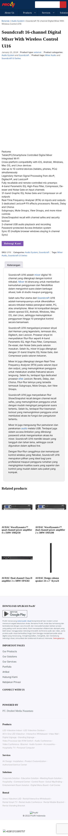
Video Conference (10, 744)
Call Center (55, 785)
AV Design (7, 761)
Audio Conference (43, 741)
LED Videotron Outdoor (34, 730)
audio (24, 428)
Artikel (5, 671)
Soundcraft (24, 55)
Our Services (9, 661)
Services (46, 13)
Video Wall (53, 734)
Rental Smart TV (9, 802)
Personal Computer (26, 747)
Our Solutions (9, 656)
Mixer (21, 281)
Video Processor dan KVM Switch (17, 741)
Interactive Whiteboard (36, 734)
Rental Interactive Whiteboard (36, 798)
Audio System (17, 21)
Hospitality (7, 781)
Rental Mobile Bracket (54, 802)
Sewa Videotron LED (11, 798)
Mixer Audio (50, 55)
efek (20, 378)
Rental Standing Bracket (13, 805)
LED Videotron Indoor (12, 730)
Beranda (5, 21)
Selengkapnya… (59, 638)
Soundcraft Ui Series (11, 58)
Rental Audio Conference (30, 802)
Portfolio (6, 666)
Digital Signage (9, 737)
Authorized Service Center (14, 764)
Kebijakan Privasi (11, 682)
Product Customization (35, 761)
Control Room (38, 781)
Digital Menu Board (39, 785)
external (37, 52)
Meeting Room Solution (51, 778)
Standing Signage (26, 737)
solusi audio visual (24, 621)
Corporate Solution (11, 778)
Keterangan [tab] (13, 265)
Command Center (22, 781)
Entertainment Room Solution (15, 785)
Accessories (49, 744)
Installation (18, 761)
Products (27, 13)
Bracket (24, 744)
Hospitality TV (9, 747)
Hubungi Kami (12, 243)
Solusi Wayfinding (54, 781)
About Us (9, 13)
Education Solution (30, 778)
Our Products (9, 651)
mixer (37, 274)
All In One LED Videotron (13, 734)
